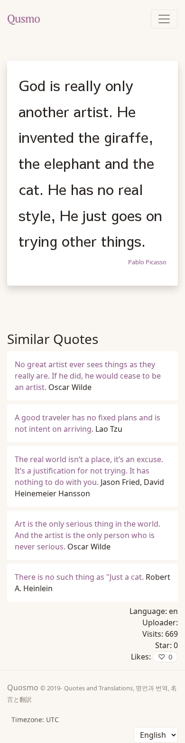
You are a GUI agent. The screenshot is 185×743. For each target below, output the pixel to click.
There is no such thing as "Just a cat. (79, 577)
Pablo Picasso (147, 262)
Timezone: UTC (35, 719)
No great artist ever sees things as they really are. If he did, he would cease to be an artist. (88, 375)
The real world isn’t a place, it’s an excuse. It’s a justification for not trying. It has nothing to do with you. (89, 470)
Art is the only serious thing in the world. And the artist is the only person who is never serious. (87, 535)
